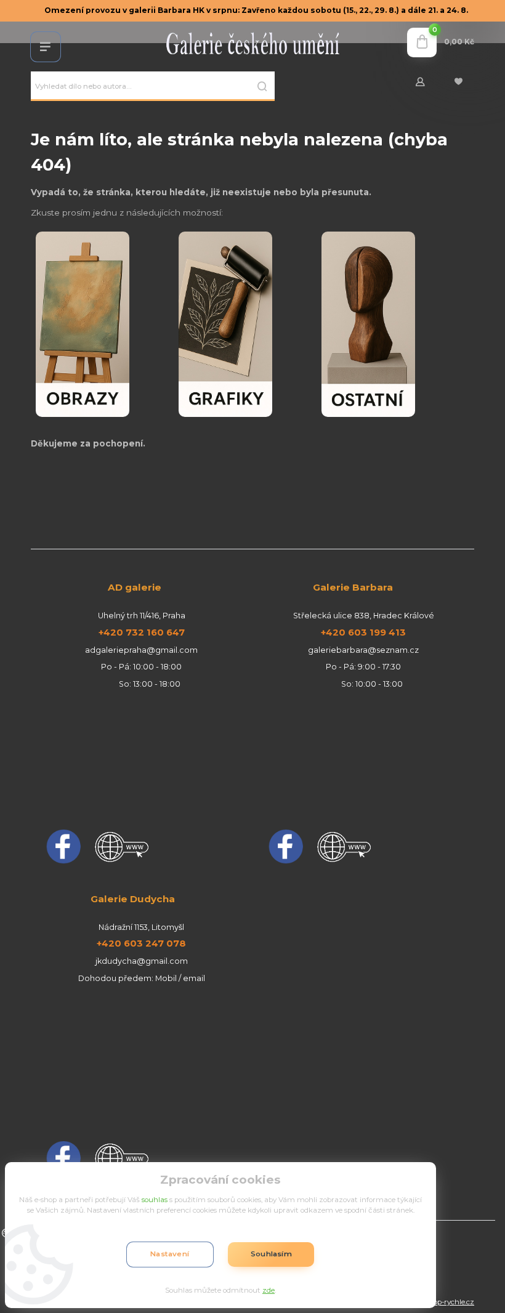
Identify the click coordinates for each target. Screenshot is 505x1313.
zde (268, 1290)
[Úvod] (252, 42)
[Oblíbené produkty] (458, 82)
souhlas (155, 1199)
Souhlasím (271, 1254)
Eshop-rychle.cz (447, 1302)
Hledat (262, 86)
